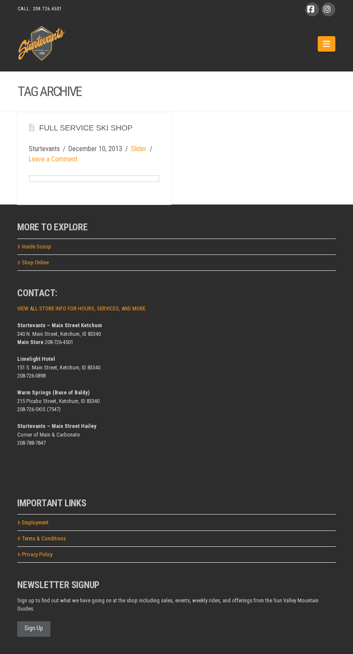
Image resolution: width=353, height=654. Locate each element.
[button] (326, 44)
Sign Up (34, 628)
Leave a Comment (53, 159)
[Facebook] (312, 9)
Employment (35, 522)
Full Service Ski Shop (86, 128)
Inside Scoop (36, 246)
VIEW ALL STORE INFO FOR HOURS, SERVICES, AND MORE (81, 308)
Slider (138, 149)
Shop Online (35, 262)
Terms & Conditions (44, 538)
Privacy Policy (37, 554)
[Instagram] (328, 9)
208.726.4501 (47, 9)
